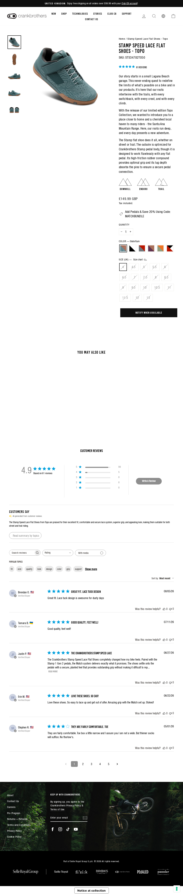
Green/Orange (160, 248)
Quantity (124, 224)
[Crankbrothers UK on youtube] (76, 829)
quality (29, 569)
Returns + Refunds (17, 818)
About (10, 795)
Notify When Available (148, 312)
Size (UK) (131, 259)
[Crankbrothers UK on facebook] (52, 829)
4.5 (134, 267)
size (19, 569)
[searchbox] (21, 552)
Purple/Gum (151, 248)
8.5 (166, 277)
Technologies (80, 13)
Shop (64, 13)
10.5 (157, 287)
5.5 (154, 267)
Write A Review (149, 480)
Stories (97, 13)
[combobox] (57, 553)
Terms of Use (57, 809)
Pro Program (13, 813)
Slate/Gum (123, 248)
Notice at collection (91, 890)
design (49, 569)
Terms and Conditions (19, 824)
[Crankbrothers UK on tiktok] (68, 829)
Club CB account (129, 3)
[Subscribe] (85, 817)
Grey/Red (141, 248)
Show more (91, 569)
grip (68, 569)
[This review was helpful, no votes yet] (164, 608)
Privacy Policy (14, 830)
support (78, 569)
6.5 (124, 277)
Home (122, 38)
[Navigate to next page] (117, 764)
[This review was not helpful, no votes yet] (170, 608)
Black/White (132, 248)
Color (129, 241)
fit (12, 569)
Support (127, 13)
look (39, 569)
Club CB (112, 13)
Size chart (138, 259)
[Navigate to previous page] (65, 764)
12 (137, 298)
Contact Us (91, 19)
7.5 (145, 277)
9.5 (134, 287)
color (59, 569)
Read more (53, 671)
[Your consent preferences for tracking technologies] (176, 888)
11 (169, 287)
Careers (11, 807)
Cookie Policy (14, 836)
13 (148, 298)
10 (145, 287)
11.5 (125, 298)
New (53, 13)
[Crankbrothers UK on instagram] (60, 829)
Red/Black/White (170, 248)
